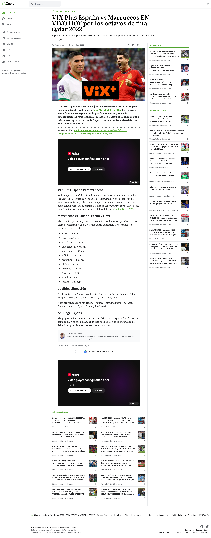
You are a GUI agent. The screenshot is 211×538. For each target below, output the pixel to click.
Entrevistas (192, 515)
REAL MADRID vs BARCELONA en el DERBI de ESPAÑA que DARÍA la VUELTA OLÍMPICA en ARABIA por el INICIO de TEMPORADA (118, 448)
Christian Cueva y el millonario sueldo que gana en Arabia (162, 202)
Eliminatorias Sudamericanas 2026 (162, 515)
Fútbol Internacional (64, 11)
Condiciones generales (166, 532)
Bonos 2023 (59, 515)
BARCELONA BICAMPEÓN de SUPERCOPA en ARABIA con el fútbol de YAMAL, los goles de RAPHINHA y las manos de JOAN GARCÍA (69, 448)
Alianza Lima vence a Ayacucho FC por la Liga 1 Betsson (162, 188)
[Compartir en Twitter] (132, 44)
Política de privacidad (201, 532)
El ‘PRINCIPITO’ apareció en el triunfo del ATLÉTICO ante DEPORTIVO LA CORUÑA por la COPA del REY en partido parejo (163, 82)
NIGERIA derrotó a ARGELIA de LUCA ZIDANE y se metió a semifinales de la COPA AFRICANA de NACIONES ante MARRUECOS (68, 477)
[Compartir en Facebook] (127, 44)
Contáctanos (189, 530)
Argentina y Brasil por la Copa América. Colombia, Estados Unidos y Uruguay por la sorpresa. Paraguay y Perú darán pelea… (163, 118)
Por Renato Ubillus (59, 45)
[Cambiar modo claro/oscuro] (207, 3)
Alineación (47, 515)
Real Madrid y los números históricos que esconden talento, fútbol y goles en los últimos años (167, 133)
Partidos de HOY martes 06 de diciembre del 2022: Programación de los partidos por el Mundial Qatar (92, 132)
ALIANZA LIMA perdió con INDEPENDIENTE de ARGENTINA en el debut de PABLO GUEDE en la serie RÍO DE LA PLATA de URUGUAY (69, 463)
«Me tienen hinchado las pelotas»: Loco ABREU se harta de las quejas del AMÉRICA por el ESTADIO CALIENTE (69, 491)
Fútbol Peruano (155, 153)
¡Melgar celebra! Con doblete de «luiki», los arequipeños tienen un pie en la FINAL (163, 146)
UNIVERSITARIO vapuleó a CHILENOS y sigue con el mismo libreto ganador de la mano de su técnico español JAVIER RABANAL (163, 218)
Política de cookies (184, 532)
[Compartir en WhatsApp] (137, 44)
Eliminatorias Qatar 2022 (135, 515)
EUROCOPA (204, 515)
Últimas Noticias (57, 427)
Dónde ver (153, 167)
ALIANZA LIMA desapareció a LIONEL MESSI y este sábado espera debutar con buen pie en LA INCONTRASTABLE (163, 53)
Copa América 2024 (104, 515)
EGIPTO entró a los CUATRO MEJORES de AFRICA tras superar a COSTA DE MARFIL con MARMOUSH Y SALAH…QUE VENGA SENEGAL (117, 463)
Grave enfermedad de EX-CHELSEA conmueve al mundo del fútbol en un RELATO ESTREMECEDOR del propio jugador (117, 491)
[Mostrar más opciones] (143, 44)
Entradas (182, 515)
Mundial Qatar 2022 (123, 209)
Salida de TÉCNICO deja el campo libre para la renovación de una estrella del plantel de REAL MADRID (68, 434)
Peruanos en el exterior (158, 210)
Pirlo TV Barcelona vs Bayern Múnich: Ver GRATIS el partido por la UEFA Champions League (163, 160)
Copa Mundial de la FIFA (106, 110)
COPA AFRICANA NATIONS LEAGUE (80, 515)
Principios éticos (202, 530)
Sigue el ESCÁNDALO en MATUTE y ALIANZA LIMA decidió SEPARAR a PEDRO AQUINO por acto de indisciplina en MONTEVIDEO (164, 67)
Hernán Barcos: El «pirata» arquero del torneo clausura (161, 174)
